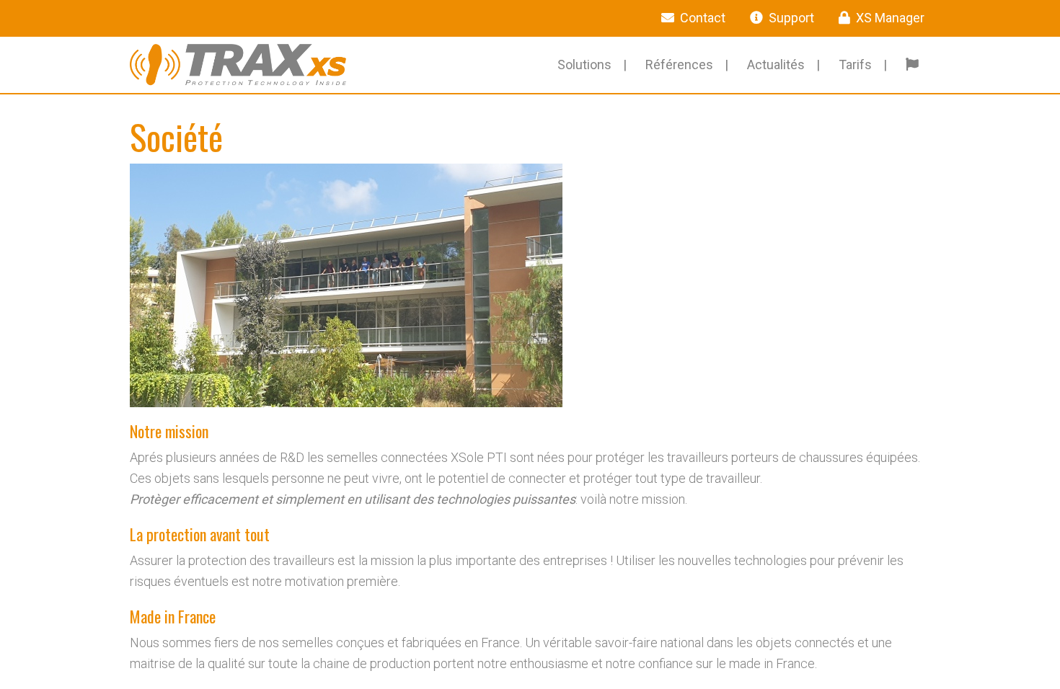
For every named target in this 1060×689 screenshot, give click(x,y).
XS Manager (890, 17)
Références (679, 64)
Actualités (776, 64)
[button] (915, 65)
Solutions (584, 64)
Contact (702, 17)
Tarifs (855, 64)
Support (791, 17)
